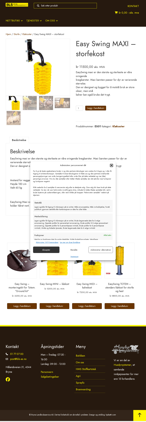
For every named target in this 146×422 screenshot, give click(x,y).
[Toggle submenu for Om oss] (57, 20)
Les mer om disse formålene (70, 242)
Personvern (47, 372)
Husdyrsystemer (122, 365)
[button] (111, 165)
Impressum (74, 256)
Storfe (17, 34)
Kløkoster (27, 34)
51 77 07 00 (16, 354)
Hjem (8, 34)
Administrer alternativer (101, 249)
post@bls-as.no (18, 359)
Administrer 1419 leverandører (47, 242)
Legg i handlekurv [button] (22, 306)
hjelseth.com (111, 414)
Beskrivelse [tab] (19, 140)
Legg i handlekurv (95, 108)
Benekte (74, 249)
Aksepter (46, 249)
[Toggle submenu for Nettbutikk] (22, 20)
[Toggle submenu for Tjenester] (40, 20)
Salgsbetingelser (50, 377)
